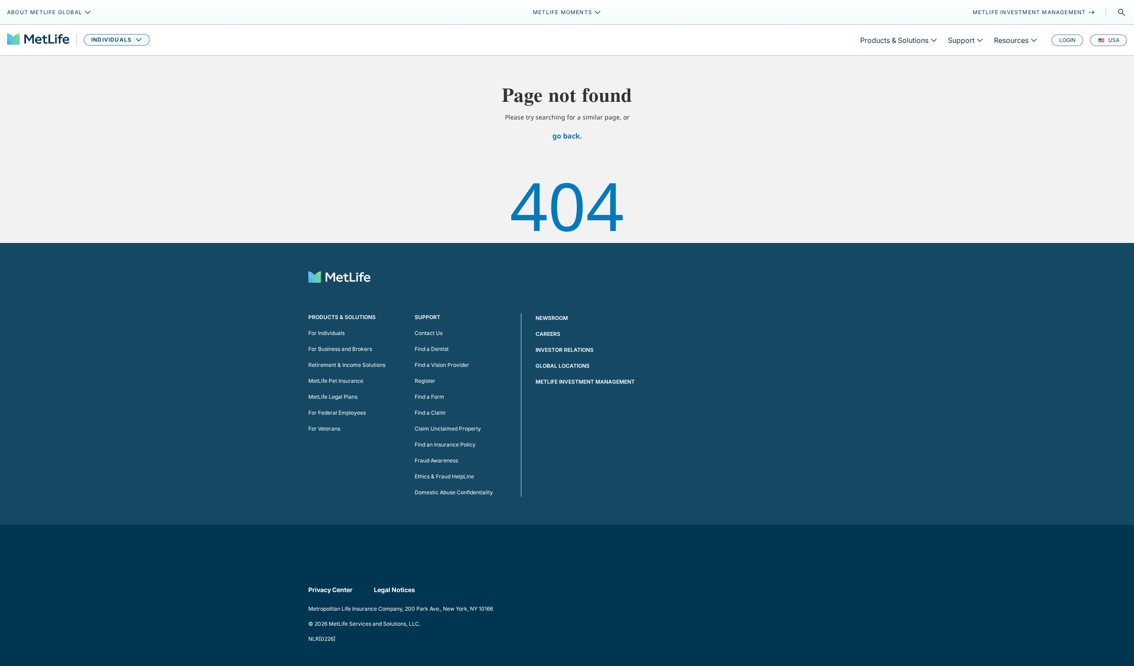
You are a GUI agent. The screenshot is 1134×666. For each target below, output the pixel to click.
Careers (548, 334)
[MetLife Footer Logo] (339, 278)
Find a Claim (430, 412)
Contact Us (429, 333)
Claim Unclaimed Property (448, 428)
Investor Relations (565, 349)
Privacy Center (330, 589)
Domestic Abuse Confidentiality (454, 492)
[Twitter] (365, 546)
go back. (567, 136)
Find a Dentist (432, 349)
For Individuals (326, 333)
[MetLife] (38, 40)
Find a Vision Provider (442, 365)
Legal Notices (394, 589)
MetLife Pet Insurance (335, 380)
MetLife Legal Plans (332, 396)
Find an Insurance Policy (445, 444)
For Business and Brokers (340, 349)
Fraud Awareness (436, 460)
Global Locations (563, 365)
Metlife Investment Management (585, 381)
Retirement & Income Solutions (346, 365)
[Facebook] (315, 546)
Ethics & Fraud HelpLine (444, 476)
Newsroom (552, 318)
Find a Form (429, 396)
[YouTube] (390, 546)
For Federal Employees (337, 412)
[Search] (1121, 12)
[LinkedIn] (340, 546)
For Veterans (324, 428)
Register (425, 380)
